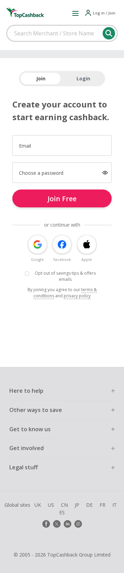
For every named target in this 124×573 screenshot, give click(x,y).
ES (62, 512)
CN (64, 505)
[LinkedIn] (67, 524)
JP (77, 505)
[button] (75, 13)
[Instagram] (78, 524)
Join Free (62, 198)
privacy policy (77, 296)
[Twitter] (57, 524)
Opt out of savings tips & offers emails (65, 276)
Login (83, 78)
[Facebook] (46, 524)
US (51, 505)
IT (114, 505)
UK (37, 505)
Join (40, 78)
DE (89, 505)
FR (102, 505)
